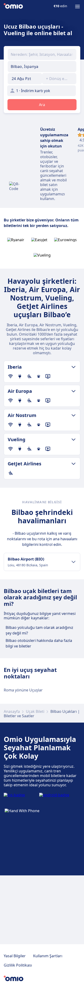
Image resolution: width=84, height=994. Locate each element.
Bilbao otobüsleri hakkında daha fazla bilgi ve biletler (39, 643)
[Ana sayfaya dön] (13, 6)
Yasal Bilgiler (15, 955)
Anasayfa (12, 711)
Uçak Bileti (35, 711)
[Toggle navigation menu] (77, 6)
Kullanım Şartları (47, 955)
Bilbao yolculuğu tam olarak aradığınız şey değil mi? (39, 630)
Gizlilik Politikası (18, 965)
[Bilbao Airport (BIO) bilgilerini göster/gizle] (73, 562)
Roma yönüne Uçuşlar (23, 690)
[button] (25, 78)
